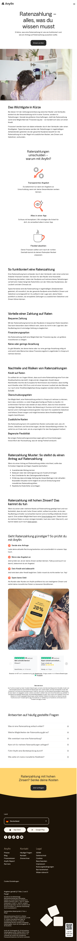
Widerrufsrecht (42, 872)
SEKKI (38, 852)
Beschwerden (41, 861)
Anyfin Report (9, 861)
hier (30, 697)
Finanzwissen (9, 858)
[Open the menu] (73, 4)
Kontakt (23, 855)
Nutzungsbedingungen (45, 867)
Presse (7, 852)
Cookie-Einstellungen (11, 881)
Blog (5, 855)
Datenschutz (41, 855)
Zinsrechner (25, 858)
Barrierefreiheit (42, 869)
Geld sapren (32, 521)
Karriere (7, 864)
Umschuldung (46, 516)
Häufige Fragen (26, 852)
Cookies (39, 858)
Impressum (40, 864)
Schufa (11, 390)
